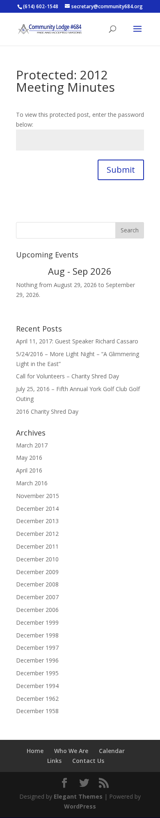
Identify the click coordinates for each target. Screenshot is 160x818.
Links (54, 761)
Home (35, 751)
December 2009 (37, 572)
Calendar (112, 751)
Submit (121, 169)
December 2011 (37, 546)
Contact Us (88, 761)
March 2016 (32, 483)
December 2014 (37, 508)
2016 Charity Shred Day (47, 411)
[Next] (131, 271)
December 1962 (37, 698)
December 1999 (37, 622)
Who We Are (71, 751)
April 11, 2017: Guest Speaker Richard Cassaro (77, 341)
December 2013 (37, 521)
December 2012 (37, 534)
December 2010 (37, 559)
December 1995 (37, 673)
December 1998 (37, 635)
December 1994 (37, 686)
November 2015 (37, 496)
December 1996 (37, 660)
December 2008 (37, 584)
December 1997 (37, 647)
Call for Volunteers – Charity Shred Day (67, 376)
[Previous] (28, 271)
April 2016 (29, 470)
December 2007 (37, 597)
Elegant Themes (78, 796)
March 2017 (32, 445)
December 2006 (37, 610)
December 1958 (37, 711)
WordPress (80, 806)
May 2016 (29, 457)
